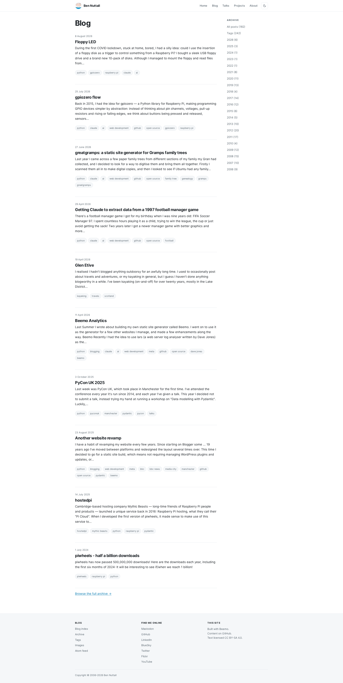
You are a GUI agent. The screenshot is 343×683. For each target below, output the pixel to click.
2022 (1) (232, 65)
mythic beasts (99, 531)
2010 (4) (232, 143)
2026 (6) (232, 39)
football (169, 240)
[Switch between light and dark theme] (264, 5)
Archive (79, 634)
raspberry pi (111, 72)
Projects (239, 5)
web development (119, 128)
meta (151, 351)
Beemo (223, 629)
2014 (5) (232, 117)
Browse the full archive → (93, 593)
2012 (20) (233, 130)
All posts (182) (236, 26)
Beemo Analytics (91, 320)
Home (203, 5)
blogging (95, 351)
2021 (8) (232, 72)
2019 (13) (233, 85)
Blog (215, 5)
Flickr (144, 656)
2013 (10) (233, 124)
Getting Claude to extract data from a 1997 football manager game (136, 209)
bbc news (155, 469)
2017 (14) (233, 98)
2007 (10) (233, 163)
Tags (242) (234, 33)
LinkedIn (146, 640)
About (254, 5)
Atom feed (81, 650)
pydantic (127, 413)
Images (79, 645)
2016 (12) (233, 104)
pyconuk (94, 413)
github (137, 128)
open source (153, 128)
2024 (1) (232, 52)
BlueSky (146, 645)
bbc (142, 469)
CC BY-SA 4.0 (233, 637)
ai (137, 72)
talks (151, 413)
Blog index (81, 628)
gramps (202, 178)
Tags (78, 640)
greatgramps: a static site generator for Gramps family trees (131, 152)
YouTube (146, 661)
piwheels (81, 576)
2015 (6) (232, 111)
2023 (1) (232, 59)
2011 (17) (232, 137)
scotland (109, 296)
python (81, 72)
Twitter (145, 650)
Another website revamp (98, 437)
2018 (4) (232, 91)
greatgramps (84, 185)
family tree (171, 178)
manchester (111, 413)
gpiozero (95, 72)
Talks (225, 5)
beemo (80, 358)
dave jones (196, 351)
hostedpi (83, 500)
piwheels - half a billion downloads (107, 555)
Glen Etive (84, 265)
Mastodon (147, 628)
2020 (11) (233, 78)
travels (95, 296)
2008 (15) (233, 156)
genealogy (187, 178)
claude (127, 72)
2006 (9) (232, 169)
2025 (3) (232, 46)
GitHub (145, 634)
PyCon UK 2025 (90, 382)
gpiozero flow (88, 97)
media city (170, 469)
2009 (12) (233, 150)
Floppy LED (85, 41)
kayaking (81, 296)
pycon (140, 413)
